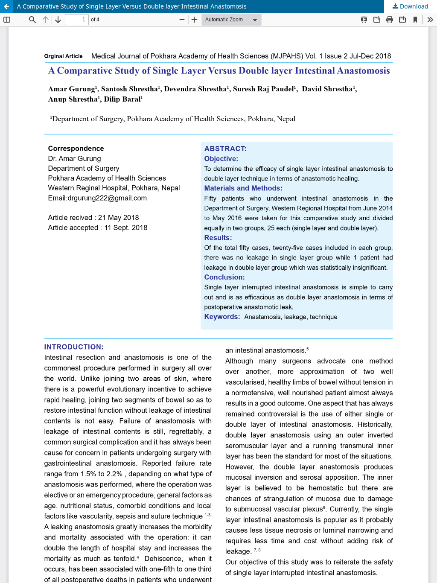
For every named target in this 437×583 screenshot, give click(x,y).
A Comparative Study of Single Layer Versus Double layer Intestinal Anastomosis (132, 6)
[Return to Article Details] (6, 6)
